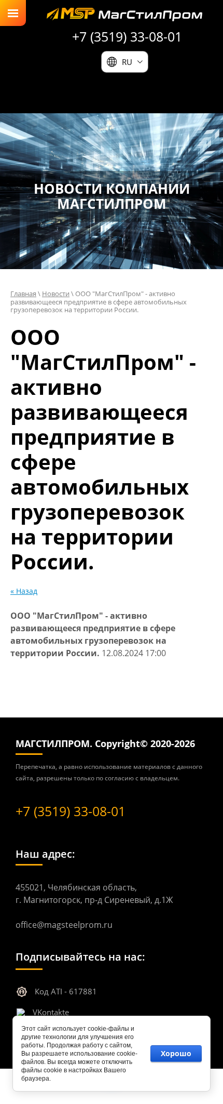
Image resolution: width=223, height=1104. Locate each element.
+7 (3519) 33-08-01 (127, 36)
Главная (23, 293)
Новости (55, 293)
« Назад (23, 591)
